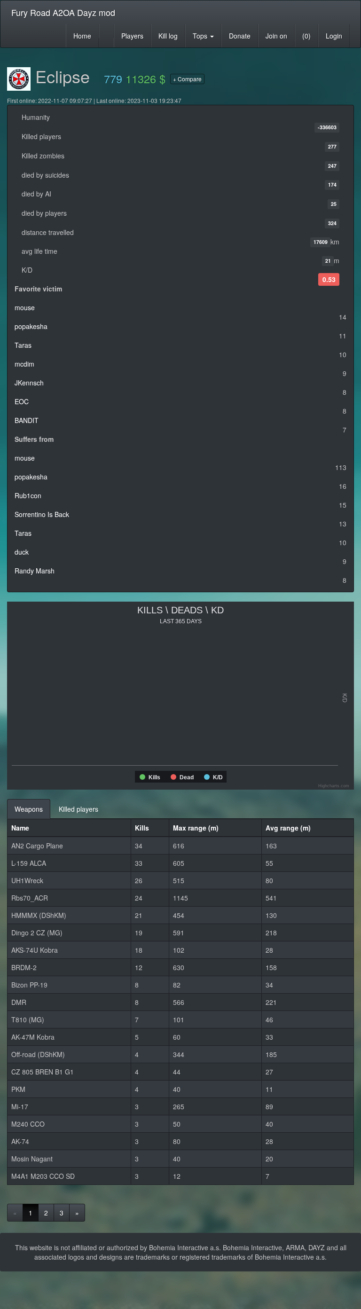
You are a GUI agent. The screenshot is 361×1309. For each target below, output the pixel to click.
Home (82, 35)
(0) (306, 35)
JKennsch (29, 382)
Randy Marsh (35, 570)
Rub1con (28, 495)
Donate (240, 35)
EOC (22, 401)
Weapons (29, 809)
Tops (201, 35)
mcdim (24, 363)
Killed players (78, 809)
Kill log (168, 35)
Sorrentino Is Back (42, 514)
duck (22, 552)
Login (334, 35)
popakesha (31, 326)
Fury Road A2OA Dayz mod (63, 12)
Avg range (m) (288, 827)
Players (132, 35)
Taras (23, 345)
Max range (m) (196, 827)
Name (20, 827)
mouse (25, 307)
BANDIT (27, 420)
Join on (276, 35)
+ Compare (187, 79)
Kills (142, 827)
